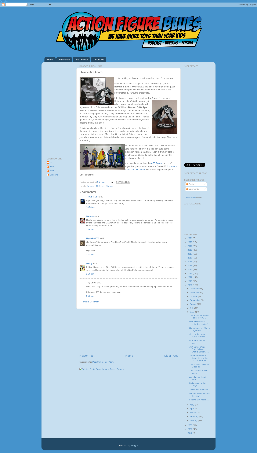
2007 (190, 429)
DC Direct (100, 186)
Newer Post (86, 355)
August (193, 304)
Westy (89, 263)
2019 (190, 246)
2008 (190, 425)
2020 (190, 242)
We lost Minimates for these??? (199, 394)
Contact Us (98, 59)
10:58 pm (90, 207)
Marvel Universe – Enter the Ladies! (198, 323)
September (195, 300)
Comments (193, 189)
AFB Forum (64, 59)
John (52, 167)
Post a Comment (91, 302)
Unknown (54, 175)
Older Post (171, 355)
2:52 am (90, 254)
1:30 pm (90, 274)
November (195, 292)
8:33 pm (90, 296)
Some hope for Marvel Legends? (199, 329)
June (192, 312)
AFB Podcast (81, 59)
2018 (190, 250)
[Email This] (117, 182)
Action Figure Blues (191, 197)
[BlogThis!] (120, 182)
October (194, 296)
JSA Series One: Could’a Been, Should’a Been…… (199, 349)
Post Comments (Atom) (103, 362)
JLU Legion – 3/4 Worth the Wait (197, 335)
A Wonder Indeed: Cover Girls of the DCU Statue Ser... (198, 358)
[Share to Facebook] (125, 182)
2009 (190, 285)
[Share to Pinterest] (128, 182)
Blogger (134, 445)
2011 (190, 277)
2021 (190, 238)
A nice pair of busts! (198, 390)
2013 (190, 269)
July (192, 308)
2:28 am (90, 229)
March (193, 412)
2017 (190, 254)
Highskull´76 (92, 238)
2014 (190, 265)
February (194, 416)
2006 (190, 433)
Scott (52, 171)
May (192, 405)
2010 (190, 281)
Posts (191, 184)
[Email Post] (112, 182)
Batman (90, 186)
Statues (109, 186)
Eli (51, 162)
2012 (190, 273)
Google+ (4, 1)
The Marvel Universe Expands (199, 365)
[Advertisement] (128, 331)
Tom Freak (91, 197)
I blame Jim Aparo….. (199, 400)
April (192, 409)
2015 (190, 262)
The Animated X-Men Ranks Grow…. (199, 316)
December (195, 288)
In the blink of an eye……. (197, 342)
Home (50, 59)
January (194, 420)
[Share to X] (122, 182)
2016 (190, 258)
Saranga (90, 216)
